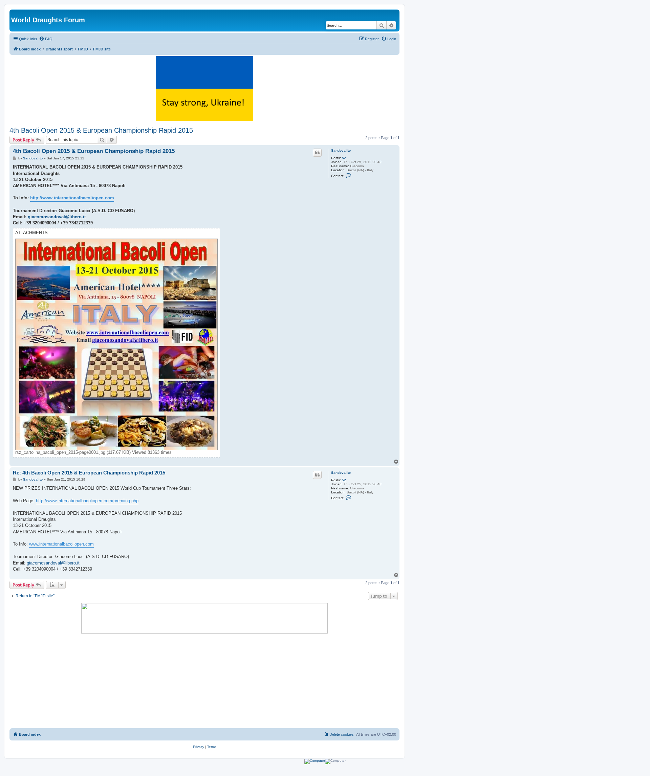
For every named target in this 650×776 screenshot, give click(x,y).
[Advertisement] (204, 681)
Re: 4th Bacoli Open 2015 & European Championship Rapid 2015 (89, 472)
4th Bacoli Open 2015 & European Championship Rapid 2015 (101, 130)
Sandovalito (341, 150)
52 (344, 158)
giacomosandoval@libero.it (57, 216)
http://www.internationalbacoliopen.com (72, 197)
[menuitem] (45, 39)
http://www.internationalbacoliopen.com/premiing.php (87, 500)
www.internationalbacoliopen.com (61, 544)
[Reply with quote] (317, 153)
